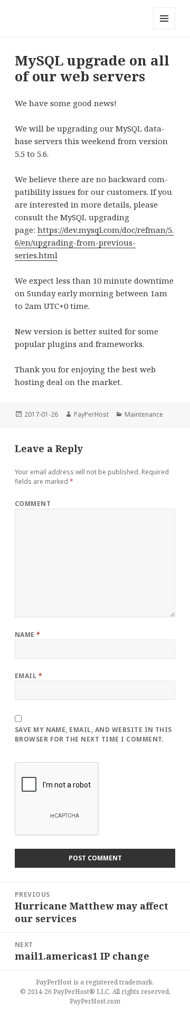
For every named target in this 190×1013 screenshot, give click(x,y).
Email (28, 675)
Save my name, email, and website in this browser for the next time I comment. (93, 734)
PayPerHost (91, 414)
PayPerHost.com (95, 1001)
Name (28, 634)
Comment (33, 503)
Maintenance (144, 414)
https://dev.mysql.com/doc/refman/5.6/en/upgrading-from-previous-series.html (94, 242)
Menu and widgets (164, 29)
